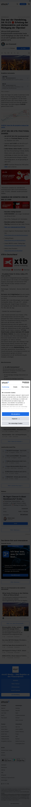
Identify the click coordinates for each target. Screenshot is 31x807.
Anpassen (14, 418)
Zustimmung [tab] (5, 387)
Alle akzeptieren (15, 414)
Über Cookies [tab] (25, 387)
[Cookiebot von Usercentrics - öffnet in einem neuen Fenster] (22, 382)
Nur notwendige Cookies (15, 423)
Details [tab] (15, 387)
